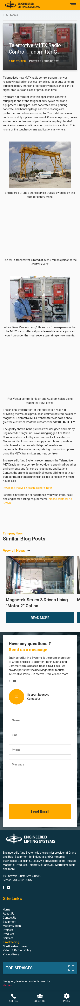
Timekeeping (11, 942)
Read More (40, 617)
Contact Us (34, 698)
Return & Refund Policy (17, 950)
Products (8, 934)
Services (8, 938)
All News (12, 15)
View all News (14, 550)
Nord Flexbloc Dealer (15, 946)
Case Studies (17, 61)
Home (6, 909)
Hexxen (7, 985)
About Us (8, 913)
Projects (8, 929)
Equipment (9, 921)
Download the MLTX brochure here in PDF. (28, 487)
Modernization (12, 925)
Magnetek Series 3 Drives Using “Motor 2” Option (38, 575)
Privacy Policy (11, 954)
